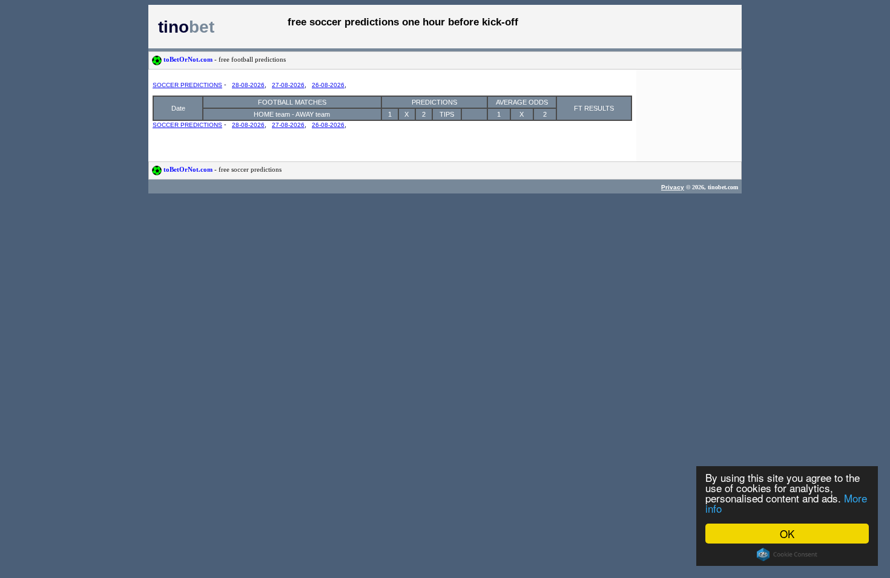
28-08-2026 (248, 85)
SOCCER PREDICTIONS (187, 85)
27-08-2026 (288, 85)
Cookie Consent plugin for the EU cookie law (787, 554)
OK (787, 533)
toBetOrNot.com (224, 59)
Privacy (672, 187)
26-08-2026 (328, 85)
